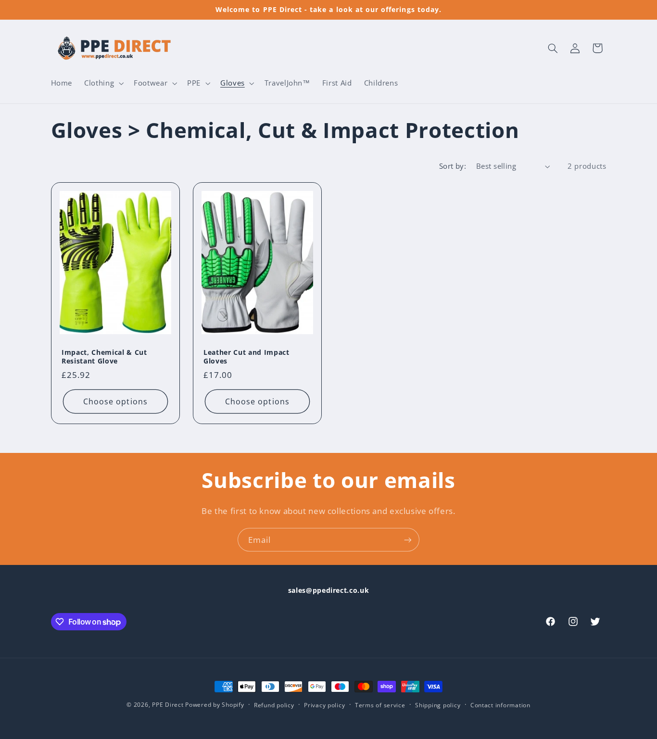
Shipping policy (437, 705)
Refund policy (274, 705)
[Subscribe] (408, 539)
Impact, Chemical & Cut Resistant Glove (104, 356)
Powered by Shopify (214, 704)
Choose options (115, 401)
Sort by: (452, 166)
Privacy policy (324, 705)
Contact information (500, 705)
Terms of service (380, 705)
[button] (103, 83)
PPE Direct (167, 704)
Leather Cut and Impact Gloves (246, 356)
